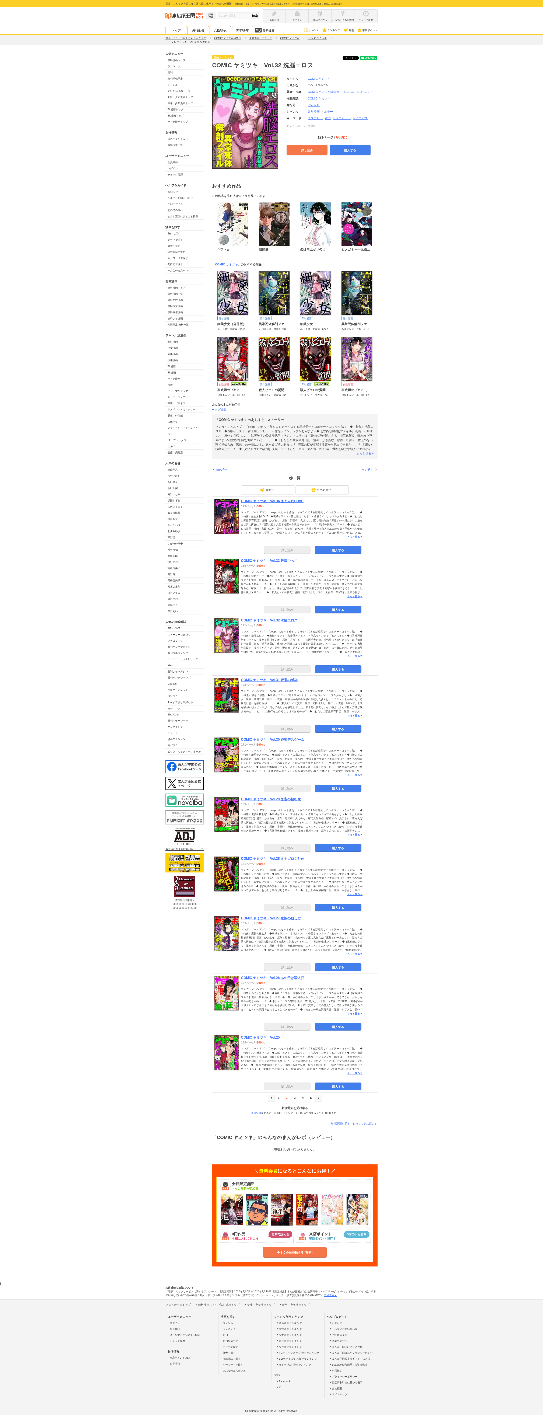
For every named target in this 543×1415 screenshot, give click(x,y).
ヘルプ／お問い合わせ (180, 197)
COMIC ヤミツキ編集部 (340, 92)
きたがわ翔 (174, 525)
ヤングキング (175, 726)
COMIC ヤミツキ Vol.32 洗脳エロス (269, 620)
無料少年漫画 (175, 318)
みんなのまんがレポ (179, 270)
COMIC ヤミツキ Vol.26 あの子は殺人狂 (272, 978)
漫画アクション (176, 739)
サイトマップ (339, 1394)
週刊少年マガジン (178, 671)
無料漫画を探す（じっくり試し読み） (354, 1123)
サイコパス (360, 118)
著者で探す (174, 245)
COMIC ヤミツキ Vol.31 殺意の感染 (269, 680)
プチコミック (175, 640)
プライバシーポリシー (344, 1376)
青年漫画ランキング (290, 1340)
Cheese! (172, 683)
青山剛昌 (173, 469)
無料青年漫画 (175, 312)
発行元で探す (175, 264)
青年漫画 (173, 354)
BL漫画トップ (175, 115)
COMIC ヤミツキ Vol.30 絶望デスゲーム (272, 739)
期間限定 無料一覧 (178, 324)
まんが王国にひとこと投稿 (183, 216)
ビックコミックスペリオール (184, 751)
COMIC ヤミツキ (319, 78)
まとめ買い (323, 490)
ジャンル (314, 30)
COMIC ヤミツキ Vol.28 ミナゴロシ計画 (272, 858)
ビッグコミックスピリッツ (183, 659)
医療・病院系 (175, 452)
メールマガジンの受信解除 (185, 1335)
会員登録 (173, 162)
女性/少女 (220, 30)
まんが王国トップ (180, 1304)
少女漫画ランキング (290, 1335)
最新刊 (269, 490)
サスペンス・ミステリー (182, 409)
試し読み (307, 150)
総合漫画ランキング (290, 1323)
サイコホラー (342, 118)
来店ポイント (370, 30)
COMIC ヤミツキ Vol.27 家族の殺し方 (271, 918)
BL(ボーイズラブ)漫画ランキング (298, 1358)
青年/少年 (242, 30)
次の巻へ (368, 469)
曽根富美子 (174, 568)
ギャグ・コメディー (179, 397)
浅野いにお (174, 475)
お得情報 (175, 1363)
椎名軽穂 (173, 549)
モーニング (174, 708)
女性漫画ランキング (290, 1329)
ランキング (333, 30)
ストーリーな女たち (179, 634)
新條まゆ (173, 555)
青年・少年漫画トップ (180, 103)
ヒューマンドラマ (178, 391)
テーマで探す (175, 239)
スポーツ (173, 421)
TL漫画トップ (175, 109)
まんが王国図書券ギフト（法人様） (352, 1358)
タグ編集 (221, 409)
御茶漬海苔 (174, 512)
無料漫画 (268, 30)
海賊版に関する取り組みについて (184, 849)
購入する (350, 150)
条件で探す (174, 233)
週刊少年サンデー (178, 720)
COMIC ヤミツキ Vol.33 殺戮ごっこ (269, 560)
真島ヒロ (173, 605)
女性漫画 (173, 341)
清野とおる (174, 562)
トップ (176, 30)
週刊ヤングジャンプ (179, 677)
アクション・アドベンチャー (184, 427)
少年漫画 (173, 360)
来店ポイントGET (178, 138)
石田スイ (173, 482)
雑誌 (328, 118)
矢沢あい (173, 611)
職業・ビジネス (176, 403)
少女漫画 (173, 347)
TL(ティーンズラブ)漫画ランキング (299, 1352)
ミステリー (315, 118)
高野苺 (171, 574)
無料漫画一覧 (175, 293)
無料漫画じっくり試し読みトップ (218, 1304)
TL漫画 (172, 366)
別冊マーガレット (178, 690)
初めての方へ (175, 210)
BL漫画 (172, 372)
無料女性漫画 (175, 300)
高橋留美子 (174, 580)
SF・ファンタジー (178, 440)
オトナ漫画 (174, 378)
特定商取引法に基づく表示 (347, 1382)
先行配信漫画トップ (179, 91)
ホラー (171, 434)
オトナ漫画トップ (178, 121)
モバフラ (173, 745)
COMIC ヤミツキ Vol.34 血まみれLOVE (272, 501)
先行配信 (198, 30)
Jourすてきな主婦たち (180, 702)
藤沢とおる (174, 598)
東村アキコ (174, 592)
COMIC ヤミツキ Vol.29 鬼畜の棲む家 (271, 799)
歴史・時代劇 (175, 415)
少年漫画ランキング (290, 1346)
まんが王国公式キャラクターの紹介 (352, 1352)
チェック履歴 (175, 174)
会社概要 (337, 1388)
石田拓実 (173, 488)
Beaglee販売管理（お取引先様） (351, 1364)
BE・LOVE (174, 628)
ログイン (173, 168)
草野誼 (171, 537)
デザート (173, 733)
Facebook (284, 1381)
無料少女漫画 (175, 306)
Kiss (170, 665)
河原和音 (173, 518)
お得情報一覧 (175, 145)
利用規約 (337, 1370)
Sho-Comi (173, 714)
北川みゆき (174, 531)
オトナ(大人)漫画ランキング (295, 1364)
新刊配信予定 (175, 78)
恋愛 (170, 384)
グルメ (171, 446)
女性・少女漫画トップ (180, 97)
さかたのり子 (175, 543)
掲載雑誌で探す (176, 252)
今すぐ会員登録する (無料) (295, 1252)
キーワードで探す (178, 258)
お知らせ (173, 191)
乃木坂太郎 (174, 586)
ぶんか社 (314, 105)
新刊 (351, 30)
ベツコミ (173, 696)
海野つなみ (174, 494)
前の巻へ (222, 469)
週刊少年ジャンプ (178, 653)
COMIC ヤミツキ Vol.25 (260, 1037)
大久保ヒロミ (175, 506)
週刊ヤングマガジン (179, 646)
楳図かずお (174, 500)
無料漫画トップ (176, 60)
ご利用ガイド (175, 204)
